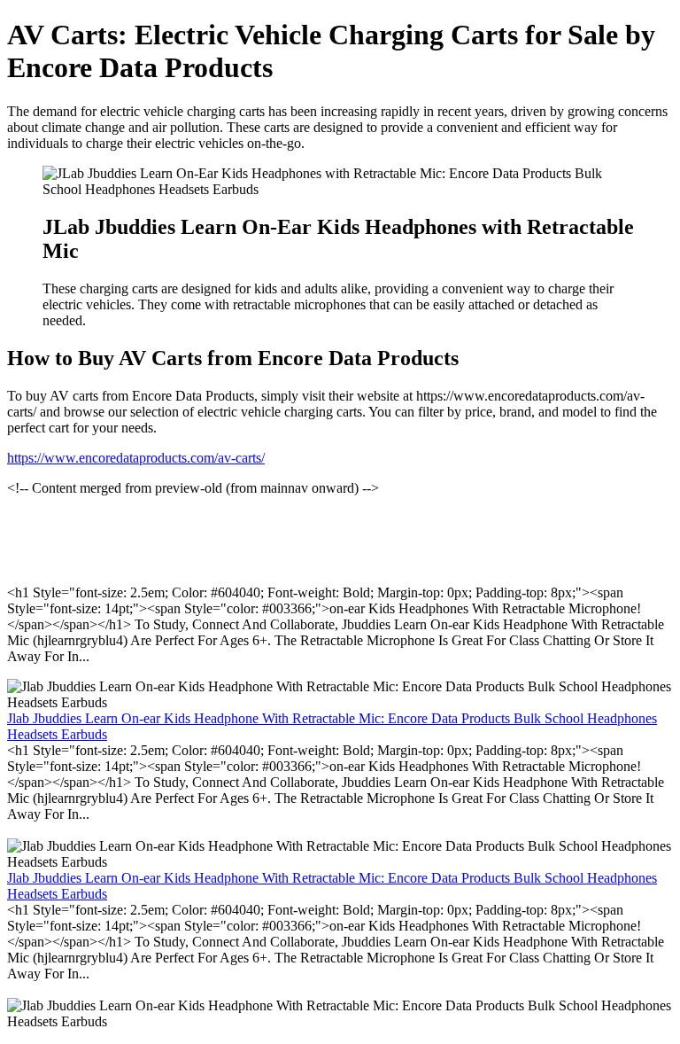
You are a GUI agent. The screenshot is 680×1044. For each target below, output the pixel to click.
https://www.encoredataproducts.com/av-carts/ (136, 457)
